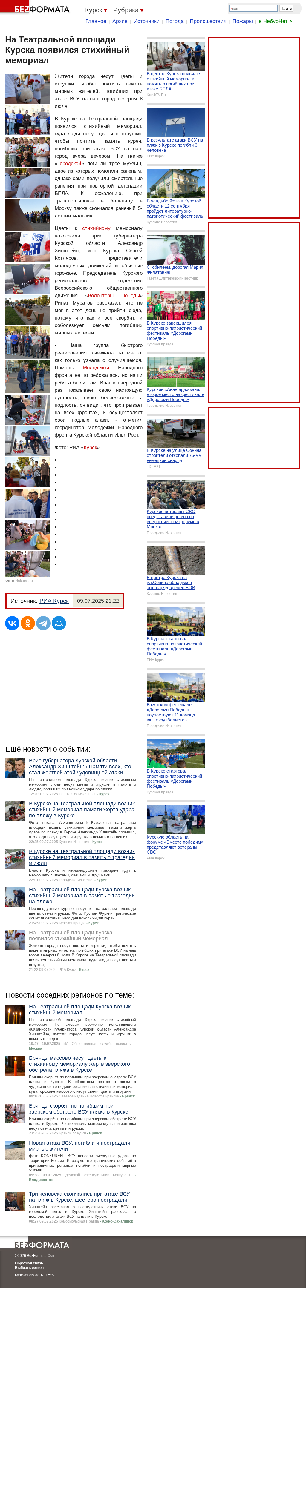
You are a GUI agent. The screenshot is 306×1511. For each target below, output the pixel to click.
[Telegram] (43, 623)
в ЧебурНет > (275, 21)
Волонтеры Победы (114, 295)
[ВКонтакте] (12, 623)
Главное (95, 21)
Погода (175, 21)
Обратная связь (29, 1263)
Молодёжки (96, 368)
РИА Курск (54, 601)
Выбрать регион (29, 1268)
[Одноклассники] (28, 623)
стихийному (96, 228)
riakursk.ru (24, 581)
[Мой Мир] (59, 623)
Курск (90, 447)
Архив (120, 21)
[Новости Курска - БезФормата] (36, 7)
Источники (147, 21)
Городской (69, 163)
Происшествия (208, 21)
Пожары (242, 21)
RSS (50, 1275)
